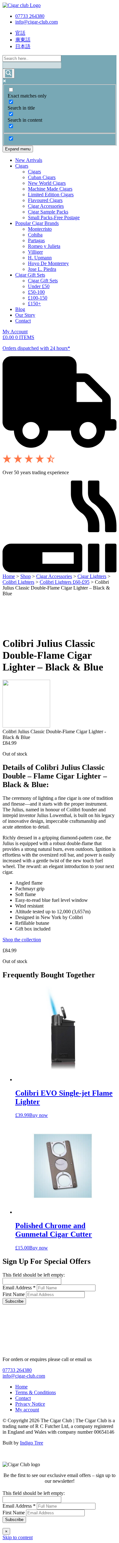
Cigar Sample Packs (48, 211)
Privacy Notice (30, 1404)
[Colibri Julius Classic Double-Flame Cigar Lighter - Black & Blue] (26, 725)
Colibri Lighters (18, 582)
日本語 (22, 46)
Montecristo (40, 229)
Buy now (38, 1115)
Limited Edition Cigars (51, 194)
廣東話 (22, 39)
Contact (23, 320)
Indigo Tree (31, 1442)
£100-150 (37, 298)
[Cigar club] (22, 5)
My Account (15, 331)
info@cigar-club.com (36, 22)
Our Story (25, 315)
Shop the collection (22, 939)
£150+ (34, 303)
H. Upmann (40, 257)
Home (9, 576)
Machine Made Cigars (50, 189)
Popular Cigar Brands (37, 223)
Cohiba (35, 234)
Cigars (21, 166)
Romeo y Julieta (44, 246)
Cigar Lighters (91, 576)
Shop (25, 576)
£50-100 (36, 292)
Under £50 (39, 286)
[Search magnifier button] (9, 73)
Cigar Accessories (46, 206)
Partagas (36, 240)
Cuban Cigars (42, 177)
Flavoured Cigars (45, 200)
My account (27, 1409)
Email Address (19, 1287)
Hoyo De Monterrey (48, 263)
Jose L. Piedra (42, 269)
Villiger (35, 252)
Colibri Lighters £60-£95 (64, 582)
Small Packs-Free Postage (54, 217)
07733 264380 (29, 16)
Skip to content (18, 1537)
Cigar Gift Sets (30, 275)
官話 (20, 33)
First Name (14, 1294)
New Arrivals (28, 160)
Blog (20, 309)
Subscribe (14, 1301)
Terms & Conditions (35, 1392)
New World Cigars (47, 183)
